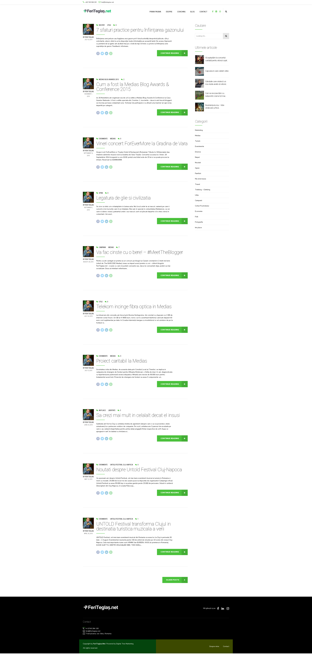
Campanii (102, 247)
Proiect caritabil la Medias (121, 361)
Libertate (111, 410)
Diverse (198, 152)
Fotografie (199, 222)
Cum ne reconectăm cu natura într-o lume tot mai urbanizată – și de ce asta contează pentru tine (215, 94)
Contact (226, 646)
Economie (198, 211)
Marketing (199, 130)
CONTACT (203, 12)
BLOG (192, 12)
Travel (197, 184)
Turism (197, 141)
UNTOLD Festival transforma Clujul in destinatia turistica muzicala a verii (133, 526)
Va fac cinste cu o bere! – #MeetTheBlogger (139, 252)
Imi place (102, 410)
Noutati (102, 25)
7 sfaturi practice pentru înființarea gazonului (140, 30)
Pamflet (198, 173)
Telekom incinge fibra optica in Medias (134, 306)
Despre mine (214, 646)
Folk (196, 217)
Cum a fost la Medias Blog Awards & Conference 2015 (132, 87)
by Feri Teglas (88, 37)
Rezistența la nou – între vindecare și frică (214, 106)
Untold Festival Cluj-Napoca (121, 465)
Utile (109, 25)
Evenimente (103, 139)
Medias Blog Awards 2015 (109, 79)
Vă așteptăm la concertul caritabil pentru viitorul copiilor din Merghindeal (217, 59)
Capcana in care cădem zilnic (217, 71)
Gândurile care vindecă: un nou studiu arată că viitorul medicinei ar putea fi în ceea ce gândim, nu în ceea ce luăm (216, 83)
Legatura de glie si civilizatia (123, 198)
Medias (113, 139)
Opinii (101, 193)
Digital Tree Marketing (124, 644)
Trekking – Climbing (202, 189)
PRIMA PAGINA (155, 12)
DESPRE (169, 12)
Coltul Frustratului (202, 206)
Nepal (197, 157)
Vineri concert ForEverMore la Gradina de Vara (141, 143)
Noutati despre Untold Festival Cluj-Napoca (139, 469)
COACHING (181, 12)
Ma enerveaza (200, 179)
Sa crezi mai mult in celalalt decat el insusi (138, 415)
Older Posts (172, 580)
